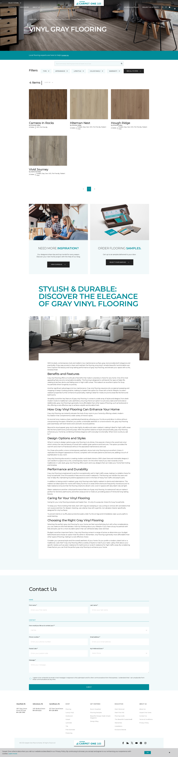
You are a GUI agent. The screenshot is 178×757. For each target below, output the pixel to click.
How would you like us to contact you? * (42, 625)
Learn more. (12, 754)
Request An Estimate (150, 7)
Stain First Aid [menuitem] (119, 712)
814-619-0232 (37, 710)
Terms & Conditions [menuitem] (146, 719)
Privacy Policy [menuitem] (144, 723)
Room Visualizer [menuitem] (95, 709)
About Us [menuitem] (142, 709)
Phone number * (34, 637)
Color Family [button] (95, 71)
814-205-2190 (20, 712)
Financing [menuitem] (69, 733)
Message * (32, 660)
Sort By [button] (47, 82)
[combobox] (87, 63)
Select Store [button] (13, 3)
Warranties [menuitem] (118, 723)
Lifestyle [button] (77, 71)
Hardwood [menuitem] (69, 716)
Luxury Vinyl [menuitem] (70, 712)
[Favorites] (166, 7)
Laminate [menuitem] (69, 723)
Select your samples (118, 262)
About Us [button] (36, 7)
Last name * (94, 605)
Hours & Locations (131, 7)
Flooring (42, 19)
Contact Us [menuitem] (143, 716)
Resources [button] (24, 7)
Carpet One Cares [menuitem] (145, 712)
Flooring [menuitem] (68, 709)
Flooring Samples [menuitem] (96, 712)
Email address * (95, 637)
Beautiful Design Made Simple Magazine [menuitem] (100, 717)
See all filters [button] (132, 71)
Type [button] (45, 71)
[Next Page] (94, 189)
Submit (89, 687)
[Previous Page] (83, 189)
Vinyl (50, 19)
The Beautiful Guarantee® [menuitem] (123, 719)
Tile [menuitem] (67, 726)
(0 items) (169, 7)
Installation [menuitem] (118, 726)
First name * (33, 605)
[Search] (121, 63)
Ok (148, 752)
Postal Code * (33, 648)
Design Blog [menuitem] (94, 721)
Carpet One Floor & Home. (33, 743)
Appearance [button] (60, 71)
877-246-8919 (53, 710)
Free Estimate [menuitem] (70, 729)
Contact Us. (65, 55)
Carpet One (33, 19)
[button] (162, 7)
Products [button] (12, 7)
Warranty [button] (113, 71)
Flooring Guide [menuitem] (120, 716)
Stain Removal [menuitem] (119, 709)
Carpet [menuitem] (68, 719)
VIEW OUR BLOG (56, 264)
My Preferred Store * (96, 648)
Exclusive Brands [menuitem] (120, 729)
